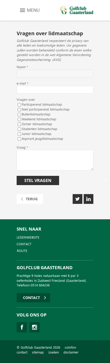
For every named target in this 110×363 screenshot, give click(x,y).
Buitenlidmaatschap (36, 114)
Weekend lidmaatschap (39, 119)
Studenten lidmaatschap (39, 129)
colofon (70, 347)
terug (32, 198)
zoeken (53, 352)
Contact (24, 244)
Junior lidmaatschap (36, 134)
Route (22, 250)
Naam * (22, 67)
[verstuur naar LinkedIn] (88, 199)
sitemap (38, 352)
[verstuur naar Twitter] (77, 199)
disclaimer (71, 352)
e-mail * (22, 83)
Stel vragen (37, 180)
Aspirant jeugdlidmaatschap (42, 139)
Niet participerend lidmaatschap (46, 109)
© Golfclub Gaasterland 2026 (38, 347)
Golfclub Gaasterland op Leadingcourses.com (42, 356)
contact (22, 352)
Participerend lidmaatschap (42, 104)
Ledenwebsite (28, 237)
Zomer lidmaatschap (37, 124)
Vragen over (26, 99)
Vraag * (22, 147)
